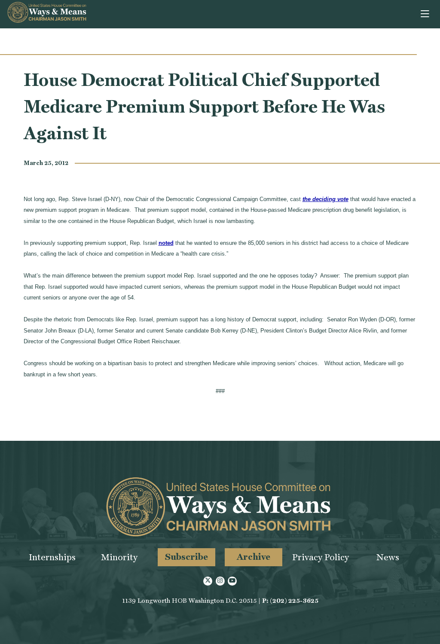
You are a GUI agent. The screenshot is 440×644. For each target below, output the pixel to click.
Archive (253, 556)
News (387, 557)
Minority (119, 557)
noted (166, 243)
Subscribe (186, 556)
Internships (52, 557)
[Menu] (426, 14)
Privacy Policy (320, 557)
